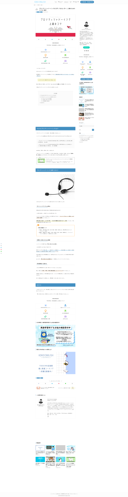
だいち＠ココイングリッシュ (40, 405)
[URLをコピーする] (72, 39)
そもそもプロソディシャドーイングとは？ (48, 95)
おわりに (42, 102)
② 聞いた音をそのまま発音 (47, 99)
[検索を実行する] (93, 130)
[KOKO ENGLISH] (40, 2)
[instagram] (84, 50)
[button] (39, 39)
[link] (48, 416)
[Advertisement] (55, 115)
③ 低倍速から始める (84, 140)
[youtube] (86, 50)
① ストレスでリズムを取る (47, 98)
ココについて (86, 47)
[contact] (88, 50)
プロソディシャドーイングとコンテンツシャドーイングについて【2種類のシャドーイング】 (59, 160)
